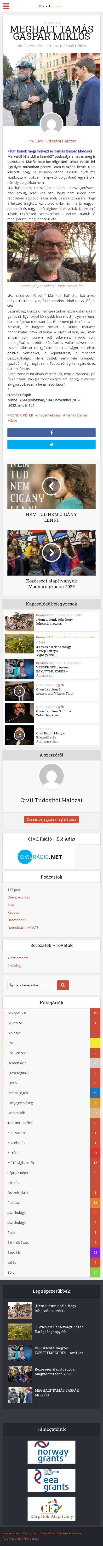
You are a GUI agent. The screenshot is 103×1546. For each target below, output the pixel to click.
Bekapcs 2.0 (44, 615)
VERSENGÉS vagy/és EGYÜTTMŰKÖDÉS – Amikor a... (52, 671)
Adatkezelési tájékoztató (21, 1538)
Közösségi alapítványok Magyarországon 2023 (55, 1371)
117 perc (14, 889)
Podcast (89, 637)
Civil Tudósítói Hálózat (69, 46)
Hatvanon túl (17, 920)
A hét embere (18, 958)
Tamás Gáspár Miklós (71, 151)
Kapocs (13, 912)
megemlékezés (49, 415)
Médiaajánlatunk (69, 1533)
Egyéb (60, 685)
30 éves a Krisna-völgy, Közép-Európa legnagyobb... (53, 651)
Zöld (78, 615)
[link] (17, 151)
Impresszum (12, 1533)
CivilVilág (14, 965)
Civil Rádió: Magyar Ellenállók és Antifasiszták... (51, 737)
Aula (10, 905)
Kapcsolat (30, 1533)
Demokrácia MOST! (22, 927)
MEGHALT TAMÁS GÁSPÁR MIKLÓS (57, 1392)
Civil (58, 637)
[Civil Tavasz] (51, 5)
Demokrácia (51, 22)
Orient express (18, 897)
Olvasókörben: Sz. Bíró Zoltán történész (53, 713)
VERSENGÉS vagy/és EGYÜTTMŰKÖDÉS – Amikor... (60, 1350)
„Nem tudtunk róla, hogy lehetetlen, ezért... (54, 621)
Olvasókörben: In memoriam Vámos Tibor (55, 691)
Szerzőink (47, 1533)
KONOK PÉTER (21, 415)
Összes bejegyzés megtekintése (51, 819)
